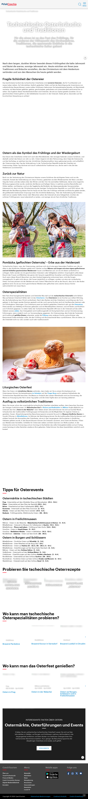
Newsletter (27, 787)
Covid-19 (27, 789)
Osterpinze (78, 304)
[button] (79, 4)
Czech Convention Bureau (11, 780)
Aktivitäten (27, 775)
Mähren (65, 407)
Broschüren (28, 782)
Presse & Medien (8, 778)
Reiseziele (27, 773)
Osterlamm (40, 298)
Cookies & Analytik (60, 796)
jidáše (17, 311)
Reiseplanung (28, 780)
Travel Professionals (9, 775)
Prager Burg (52, 393)
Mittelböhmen (22, 416)
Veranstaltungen (29, 785)
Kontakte (6, 785)
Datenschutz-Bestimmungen (40, 796)
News (26, 778)
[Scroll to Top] (84, 795)
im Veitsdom (37, 393)
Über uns (6, 773)
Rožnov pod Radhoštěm (51, 407)
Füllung (45, 315)
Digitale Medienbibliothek (11, 782)
